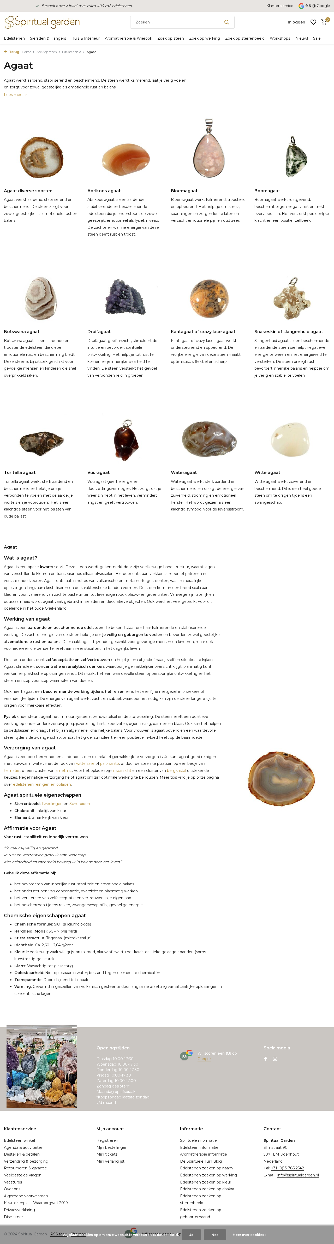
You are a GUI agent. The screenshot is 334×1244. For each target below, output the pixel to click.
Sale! (317, 38)
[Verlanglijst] (313, 22)
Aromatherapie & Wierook (128, 38)
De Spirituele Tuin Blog (201, 1161)
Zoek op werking (204, 38)
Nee (215, 1235)
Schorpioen (79, 803)
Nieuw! (301, 38)
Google (323, 5)
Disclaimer (13, 1217)
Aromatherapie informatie (203, 1154)
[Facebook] (266, 1059)
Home (26, 52)
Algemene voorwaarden (26, 1196)
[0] (323, 22)
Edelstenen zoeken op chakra (207, 1189)
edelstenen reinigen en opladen (42, 784)
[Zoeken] (227, 22)
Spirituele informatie (198, 1140)
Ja (191, 1235)
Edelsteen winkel (19, 1140)
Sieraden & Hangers (48, 38)
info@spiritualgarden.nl (298, 1175)
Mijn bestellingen (112, 1147)
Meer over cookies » (249, 1235)
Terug (13, 52)
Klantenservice (279, 5)
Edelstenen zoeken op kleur (205, 1182)
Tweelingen (51, 803)
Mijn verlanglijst (110, 1161)
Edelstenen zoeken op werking (208, 1175)
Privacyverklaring (19, 1209)
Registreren (107, 1140)
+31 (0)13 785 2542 (287, 1168)
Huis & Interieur (85, 38)
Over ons (12, 1189)
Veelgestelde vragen (22, 1175)
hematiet (12, 770)
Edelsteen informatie (199, 1147)
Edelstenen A (71, 52)
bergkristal (176, 770)
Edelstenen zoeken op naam (206, 1168)
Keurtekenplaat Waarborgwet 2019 (36, 1202)
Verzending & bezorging (26, 1161)
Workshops (280, 38)
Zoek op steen (170, 38)
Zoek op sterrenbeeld (245, 38)
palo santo (109, 763)
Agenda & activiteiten (23, 1147)
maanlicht (122, 770)
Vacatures (13, 1182)
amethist (64, 770)
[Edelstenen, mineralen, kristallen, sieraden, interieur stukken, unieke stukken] (42, 22)
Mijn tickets (107, 1154)
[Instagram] (275, 1059)
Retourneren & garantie (25, 1168)
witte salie (85, 763)
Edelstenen (14, 38)
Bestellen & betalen (22, 1154)
